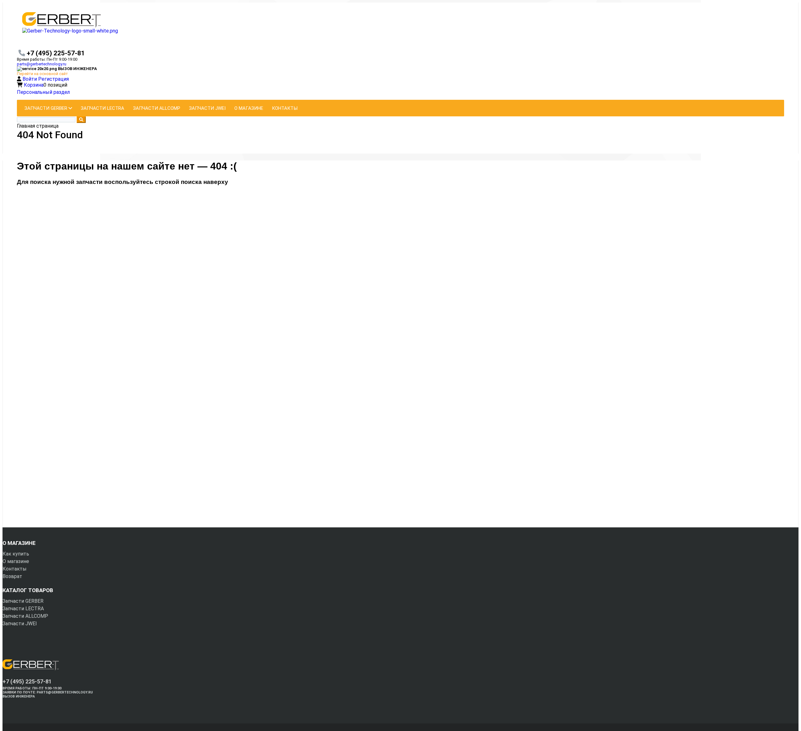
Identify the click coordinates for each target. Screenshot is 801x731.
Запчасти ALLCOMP (25, 616)
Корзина (33, 85)
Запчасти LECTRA (23, 609)
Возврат (12, 576)
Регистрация (53, 79)
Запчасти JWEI (20, 624)
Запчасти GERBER (23, 601)
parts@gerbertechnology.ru (41, 64)
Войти (30, 79)
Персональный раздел (43, 92)
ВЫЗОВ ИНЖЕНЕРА (19, 696)
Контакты (15, 569)
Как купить (16, 554)
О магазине (16, 561)
